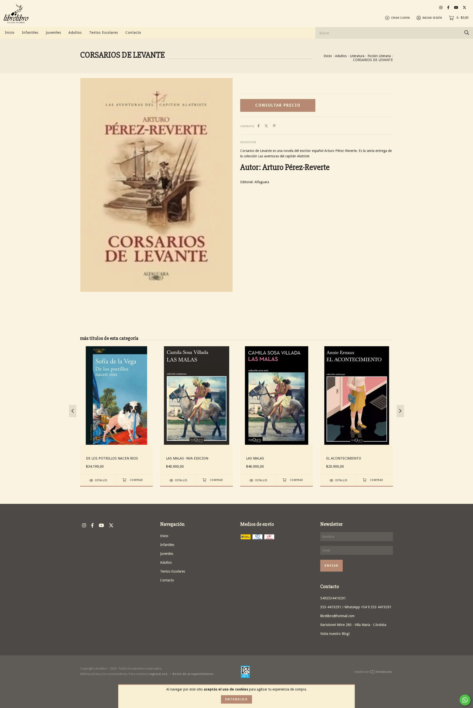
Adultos (75, 32)
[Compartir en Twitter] (266, 126)
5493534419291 (333, 598)
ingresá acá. (158, 674)
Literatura (357, 56)
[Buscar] (466, 32)
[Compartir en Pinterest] (274, 126)
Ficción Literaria (379, 56)
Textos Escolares (103, 32)
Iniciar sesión (432, 17)
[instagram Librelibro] (440, 7)
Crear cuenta (400, 17)
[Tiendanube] (373, 673)
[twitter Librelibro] (464, 7)
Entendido (236, 699)
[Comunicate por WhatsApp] (465, 700)
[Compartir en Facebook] (258, 126)
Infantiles (30, 32)
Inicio (10, 32)
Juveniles (53, 32)
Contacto (133, 32)
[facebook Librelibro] (448, 7)
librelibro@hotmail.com (337, 616)
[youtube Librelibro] (456, 7)
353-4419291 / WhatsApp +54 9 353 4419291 (355, 607)
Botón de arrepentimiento (193, 674)
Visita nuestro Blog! (335, 634)
